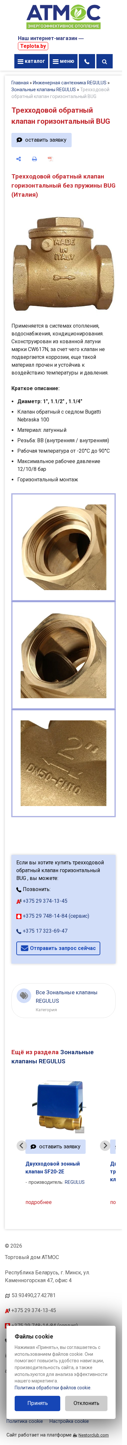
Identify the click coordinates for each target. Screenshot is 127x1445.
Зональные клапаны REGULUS (43, 89)
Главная (20, 82)
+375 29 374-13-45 (44, 901)
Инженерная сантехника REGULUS (69, 82)
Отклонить (86, 1403)
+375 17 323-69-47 (44, 931)
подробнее (38, 1202)
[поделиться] (18, 158)
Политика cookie (25, 1421)
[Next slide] (105, 1145)
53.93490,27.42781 (34, 1295)
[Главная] (63, 30)
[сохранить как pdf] (50, 158)
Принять (37, 1403)
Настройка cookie (69, 1421)
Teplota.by (33, 46)
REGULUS (75, 1182)
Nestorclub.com (93, 1435)
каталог (34, 61)
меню (66, 61)
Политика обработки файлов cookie (53, 1387)
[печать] (34, 158)
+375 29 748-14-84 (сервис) (55, 916)
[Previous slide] (22, 1145)
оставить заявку (45, 139)
